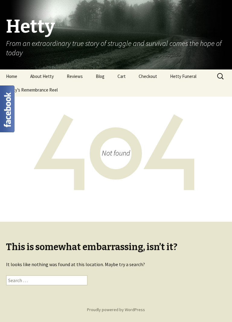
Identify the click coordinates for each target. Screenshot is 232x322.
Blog (100, 76)
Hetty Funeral (183, 76)
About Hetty (42, 76)
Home (11, 76)
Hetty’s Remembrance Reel (32, 90)
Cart (122, 76)
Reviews (75, 76)
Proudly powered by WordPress (116, 309)
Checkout (148, 76)
